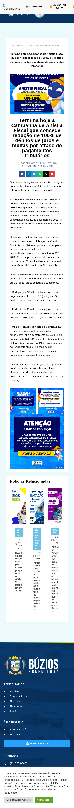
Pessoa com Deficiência (37, 539)
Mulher (55, 531)
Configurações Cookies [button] (19, 799)
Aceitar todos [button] (44, 799)
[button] (22, 173)
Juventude (18, 532)
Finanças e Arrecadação (39, 166)
